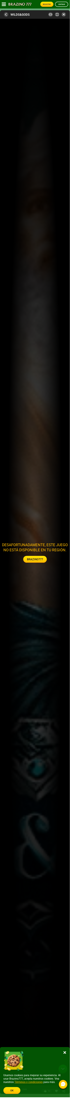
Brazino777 (35, 559)
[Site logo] (20, 4)
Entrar (61, 4)
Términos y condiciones (28, 1082)
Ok (12, 1090)
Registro (47, 4)
